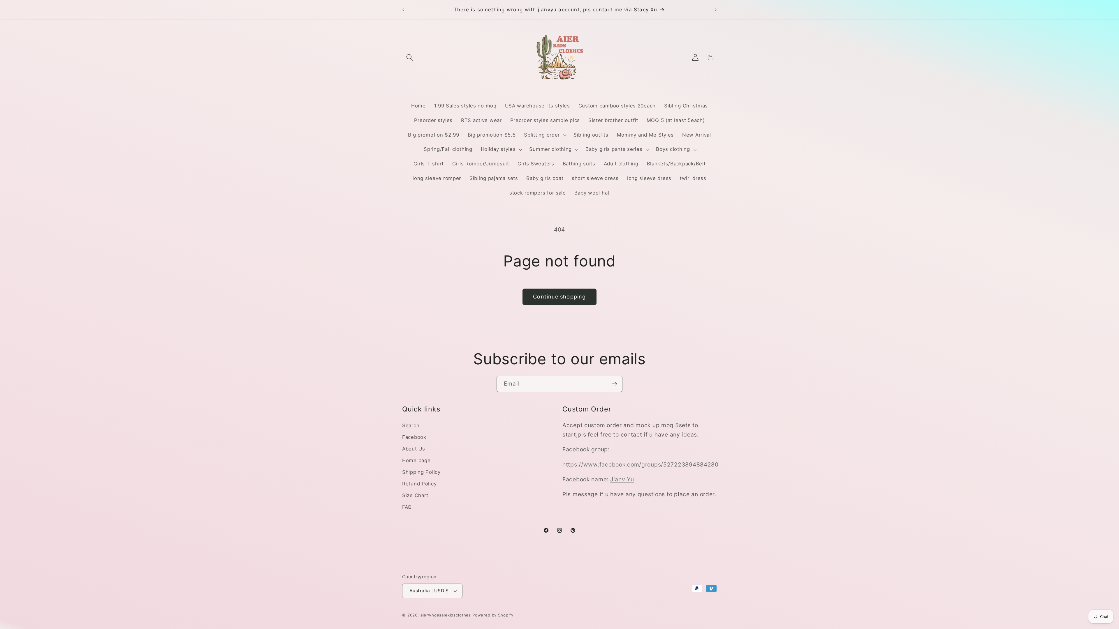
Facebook (414, 437)
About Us (413, 449)
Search (410, 425)
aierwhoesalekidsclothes (445, 615)
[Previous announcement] (403, 10)
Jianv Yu (622, 479)
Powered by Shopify (492, 615)
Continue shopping (559, 297)
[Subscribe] (614, 384)
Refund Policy (419, 484)
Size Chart (415, 495)
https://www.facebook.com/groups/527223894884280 (640, 464)
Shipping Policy (421, 472)
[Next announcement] (715, 10)
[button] (410, 57)
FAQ (407, 507)
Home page (416, 460)
